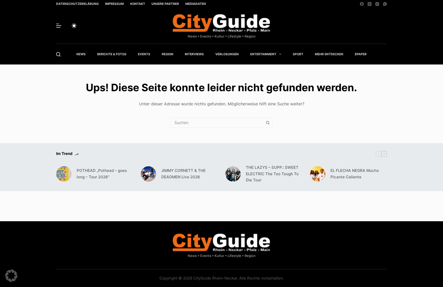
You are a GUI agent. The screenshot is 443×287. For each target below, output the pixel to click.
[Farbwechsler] (74, 25)
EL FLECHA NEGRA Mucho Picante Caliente (354, 173)
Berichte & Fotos (111, 54)
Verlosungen (227, 54)
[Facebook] (362, 4)
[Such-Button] (268, 122)
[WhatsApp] (385, 4)
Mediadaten (195, 4)
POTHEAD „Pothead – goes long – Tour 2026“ (102, 173)
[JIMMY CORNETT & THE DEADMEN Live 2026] (148, 174)
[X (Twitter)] (369, 4)
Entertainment (263, 54)
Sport (298, 54)
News (81, 54)
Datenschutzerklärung (77, 4)
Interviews (194, 54)
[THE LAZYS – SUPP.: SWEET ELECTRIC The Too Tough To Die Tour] (233, 174)
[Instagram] (377, 4)
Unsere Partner (165, 4)
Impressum (114, 4)
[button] (11, 275)
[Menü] (58, 25)
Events (144, 54)
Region (167, 54)
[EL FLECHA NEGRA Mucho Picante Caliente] (317, 174)
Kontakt (137, 4)
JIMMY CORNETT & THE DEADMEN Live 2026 (183, 173)
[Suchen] (58, 54)
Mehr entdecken (329, 54)
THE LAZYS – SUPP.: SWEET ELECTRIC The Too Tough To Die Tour (272, 174)
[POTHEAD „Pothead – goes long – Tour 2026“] (64, 174)
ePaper (361, 54)
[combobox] (216, 122)
